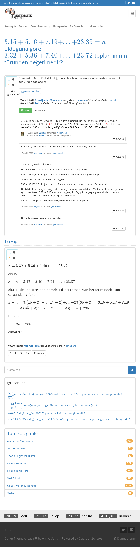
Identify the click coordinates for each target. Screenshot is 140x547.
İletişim (8, 530)
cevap (27, 110)
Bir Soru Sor (77, 26)
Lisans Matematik (18, 463)
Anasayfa (10, 26)
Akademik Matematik (20, 441)
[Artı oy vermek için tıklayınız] (9, 80)
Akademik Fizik (16, 448)
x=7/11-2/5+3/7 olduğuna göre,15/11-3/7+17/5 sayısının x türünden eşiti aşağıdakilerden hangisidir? (69, 419)
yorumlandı (62, 133)
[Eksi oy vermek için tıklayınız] (9, 83)
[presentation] (55, 42)
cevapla (120, 138)
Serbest (12, 493)
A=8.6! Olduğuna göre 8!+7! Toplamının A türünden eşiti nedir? (46, 413)
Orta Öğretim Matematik (48, 100)
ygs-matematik (30, 91)
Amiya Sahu (50, 538)
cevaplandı (71, 345)
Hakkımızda (95, 26)
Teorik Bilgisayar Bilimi (21, 456)
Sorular (23, 26)
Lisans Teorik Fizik (18, 471)
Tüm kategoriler (23, 433)
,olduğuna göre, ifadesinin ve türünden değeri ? (53, 405)
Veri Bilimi (13, 478)
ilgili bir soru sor (20, 353)
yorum (41, 110)
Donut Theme (13, 538)
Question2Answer (91, 538)
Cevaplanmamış (40, 26)
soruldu (113, 100)
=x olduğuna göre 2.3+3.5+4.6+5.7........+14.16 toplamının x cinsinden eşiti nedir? (65, 394)
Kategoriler (60, 26)
